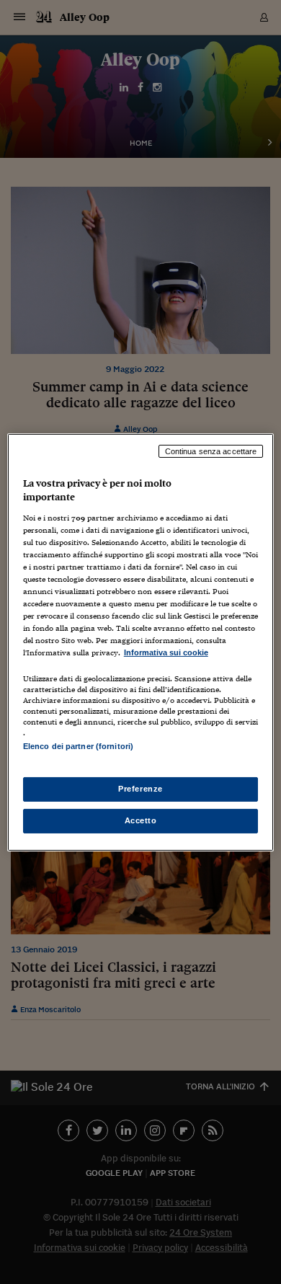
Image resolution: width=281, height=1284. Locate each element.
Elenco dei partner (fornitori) (78, 746)
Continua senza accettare (211, 450)
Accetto (141, 820)
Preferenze (140, 788)
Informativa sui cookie (166, 652)
